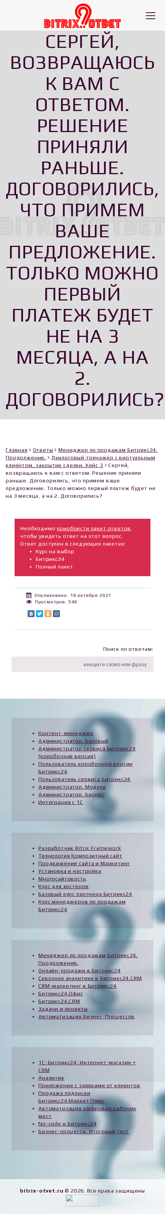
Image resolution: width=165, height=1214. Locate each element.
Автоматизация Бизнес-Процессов (86, 1016)
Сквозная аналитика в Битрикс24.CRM (90, 978)
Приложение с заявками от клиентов (89, 1085)
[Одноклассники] (48, 613)
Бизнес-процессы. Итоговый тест (83, 1131)
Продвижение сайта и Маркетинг (84, 863)
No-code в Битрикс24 (67, 1124)
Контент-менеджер (65, 733)
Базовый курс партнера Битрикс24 (85, 894)
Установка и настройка (69, 871)
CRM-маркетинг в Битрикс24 (77, 986)
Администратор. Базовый (73, 741)
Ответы (43, 450)
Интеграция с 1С (60, 802)
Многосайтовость (62, 879)
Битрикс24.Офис (60, 993)
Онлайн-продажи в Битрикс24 (79, 970)
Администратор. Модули (72, 787)
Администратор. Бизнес (71, 794)
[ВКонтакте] (31, 613)
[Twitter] (39, 613)
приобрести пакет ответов (93, 528)
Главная (17, 450)
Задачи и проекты (62, 1009)
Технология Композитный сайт (80, 856)
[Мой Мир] (56, 613)
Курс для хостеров (63, 886)
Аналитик (51, 1078)
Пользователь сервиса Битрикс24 (84, 779)
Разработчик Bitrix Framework (79, 848)
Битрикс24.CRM (59, 1001)
